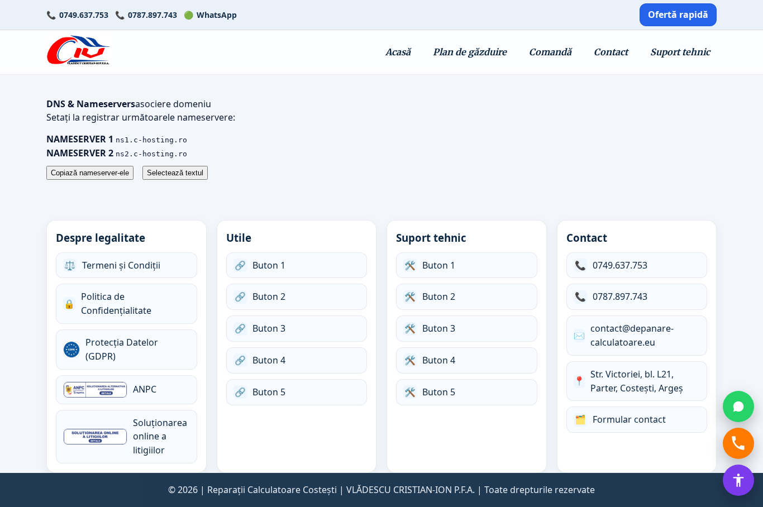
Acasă (398, 52)
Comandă (550, 52)
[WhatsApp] (738, 406)
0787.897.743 (152, 14)
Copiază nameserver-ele (90, 173)
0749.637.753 (83, 14)
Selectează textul (175, 173)
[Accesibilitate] (738, 480)
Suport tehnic (680, 52)
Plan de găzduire (470, 52)
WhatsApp (217, 14)
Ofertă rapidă (678, 14)
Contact (611, 52)
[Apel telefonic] (738, 443)
